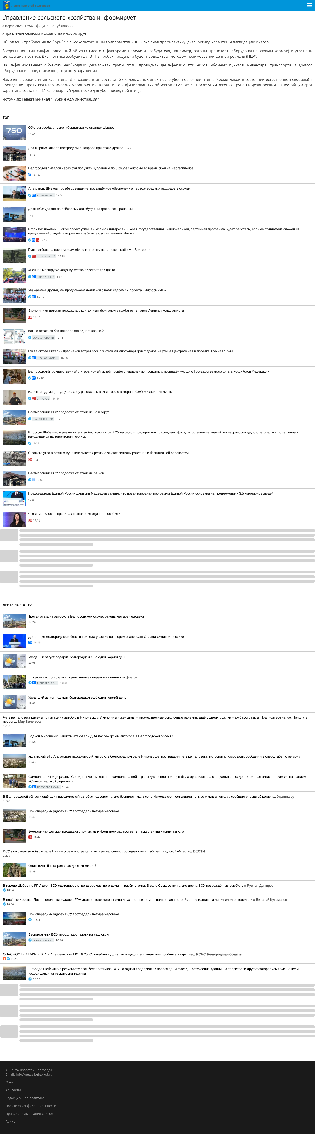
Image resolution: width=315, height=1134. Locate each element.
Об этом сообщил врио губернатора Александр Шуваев (71, 127)
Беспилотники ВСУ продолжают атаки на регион (66, 473)
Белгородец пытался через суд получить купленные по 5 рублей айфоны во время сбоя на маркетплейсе (110, 168)
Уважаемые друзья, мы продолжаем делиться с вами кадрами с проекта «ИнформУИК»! (97, 290)
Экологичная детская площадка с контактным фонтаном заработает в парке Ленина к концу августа (106, 310)
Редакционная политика (25, 1098)
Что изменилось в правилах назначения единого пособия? (74, 514)
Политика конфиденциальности (31, 1106)
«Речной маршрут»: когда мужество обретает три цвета (71, 270)
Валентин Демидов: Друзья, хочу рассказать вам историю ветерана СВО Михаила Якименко (100, 392)
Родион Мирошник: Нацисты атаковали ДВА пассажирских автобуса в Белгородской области (100, 736)
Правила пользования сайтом (29, 1113)
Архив (10, 1121)
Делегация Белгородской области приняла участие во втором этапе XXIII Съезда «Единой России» (106, 637)
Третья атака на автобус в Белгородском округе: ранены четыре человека (86, 616)
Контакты (13, 1090)
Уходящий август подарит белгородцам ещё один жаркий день (77, 657)
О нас (10, 1082)
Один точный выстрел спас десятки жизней (62, 866)
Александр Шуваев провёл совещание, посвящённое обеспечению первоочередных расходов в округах (109, 188)
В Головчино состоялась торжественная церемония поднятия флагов (82, 677)
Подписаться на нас (276, 717)
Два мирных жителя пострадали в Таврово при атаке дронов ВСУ (79, 148)
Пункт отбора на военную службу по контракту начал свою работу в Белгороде (89, 249)
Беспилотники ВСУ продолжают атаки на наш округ (68, 412)
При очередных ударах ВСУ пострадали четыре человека (73, 811)
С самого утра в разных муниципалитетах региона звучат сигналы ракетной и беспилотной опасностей (108, 453)
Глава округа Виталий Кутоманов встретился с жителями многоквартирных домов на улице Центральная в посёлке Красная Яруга (130, 351)
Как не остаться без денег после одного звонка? (66, 331)
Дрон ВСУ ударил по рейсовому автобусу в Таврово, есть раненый (80, 209)
